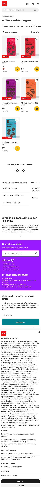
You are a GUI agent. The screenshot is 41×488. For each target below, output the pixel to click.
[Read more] (20, 235)
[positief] (17, 170)
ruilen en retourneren (11, 270)
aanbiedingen (8, 16)
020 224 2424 (7, 278)
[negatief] (23, 170)
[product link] (11, 47)
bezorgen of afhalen (11, 267)
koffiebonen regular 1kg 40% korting (17, 26)
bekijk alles (35, 183)
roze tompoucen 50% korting (12, 195)
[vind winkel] (36, 253)
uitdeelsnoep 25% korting (11, 202)
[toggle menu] (37, 4)
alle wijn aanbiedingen (10, 188)
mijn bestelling (8, 264)
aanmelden (20, 322)
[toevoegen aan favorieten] (17, 38)
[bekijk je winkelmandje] (32, 3)
